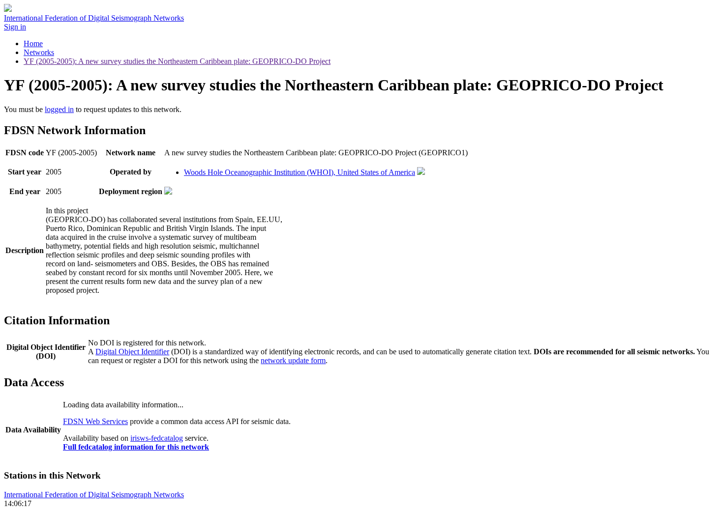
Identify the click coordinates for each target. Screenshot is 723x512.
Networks (39, 52)
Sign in (15, 27)
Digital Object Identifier (132, 351)
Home (33, 43)
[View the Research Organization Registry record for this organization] (421, 172)
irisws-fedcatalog (156, 438)
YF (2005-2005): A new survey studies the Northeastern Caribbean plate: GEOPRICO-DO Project (177, 61)
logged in (59, 109)
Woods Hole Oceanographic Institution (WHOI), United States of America (299, 172)
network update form (293, 360)
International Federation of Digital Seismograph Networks (94, 494)
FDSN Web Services (95, 421)
